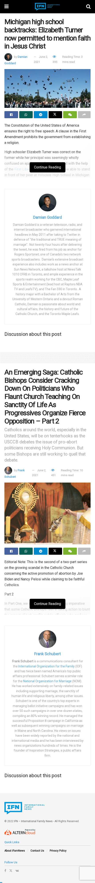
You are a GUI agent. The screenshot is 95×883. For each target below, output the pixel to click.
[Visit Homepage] (47, 7)
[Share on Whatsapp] (26, 114)
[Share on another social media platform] (84, 114)
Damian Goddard (47, 217)
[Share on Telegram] (41, 114)
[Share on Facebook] (11, 114)
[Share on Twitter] (55, 114)
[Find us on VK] (17, 870)
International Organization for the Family (46, 666)
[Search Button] (88, 6)
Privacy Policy (58, 850)
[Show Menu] (6, 6)
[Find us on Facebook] (5, 870)
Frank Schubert (47, 653)
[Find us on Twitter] (10, 870)
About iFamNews (14, 850)
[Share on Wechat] (70, 114)
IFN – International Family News (33, 821)
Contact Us (37, 850)
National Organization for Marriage (47, 681)
